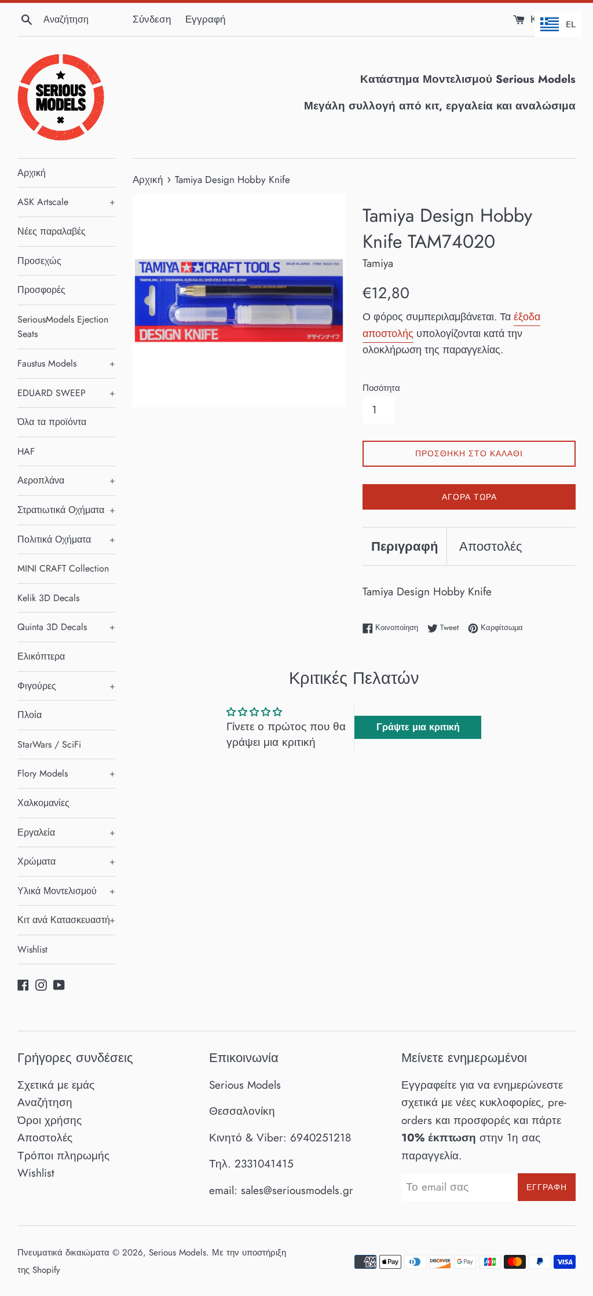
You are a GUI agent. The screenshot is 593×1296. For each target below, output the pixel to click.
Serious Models (177, 1252)
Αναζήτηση (44, 1102)
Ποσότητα (381, 388)
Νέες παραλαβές (51, 231)
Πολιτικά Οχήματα (66, 539)
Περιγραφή (404, 546)
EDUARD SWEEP (66, 393)
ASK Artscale (66, 201)
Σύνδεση (152, 19)
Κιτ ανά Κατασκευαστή (66, 920)
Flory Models (66, 773)
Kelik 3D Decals (48, 598)
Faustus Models (66, 363)
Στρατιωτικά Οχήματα (66, 510)
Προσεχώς (39, 261)
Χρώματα (66, 861)
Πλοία (29, 715)
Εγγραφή (205, 19)
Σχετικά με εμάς (55, 1085)
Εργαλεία (66, 832)
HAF (26, 451)
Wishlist (32, 949)
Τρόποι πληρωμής (63, 1155)
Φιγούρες (66, 686)
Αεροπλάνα (66, 480)
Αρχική (31, 173)
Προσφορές (41, 289)
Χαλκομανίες (43, 803)
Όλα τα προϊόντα (51, 422)
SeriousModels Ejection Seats (62, 327)
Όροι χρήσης (49, 1120)
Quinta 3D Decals (66, 627)
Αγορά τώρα (469, 497)
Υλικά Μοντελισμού (66, 891)
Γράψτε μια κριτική (418, 727)
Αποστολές (490, 546)
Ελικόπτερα (41, 656)
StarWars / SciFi (49, 744)
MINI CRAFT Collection (63, 568)
